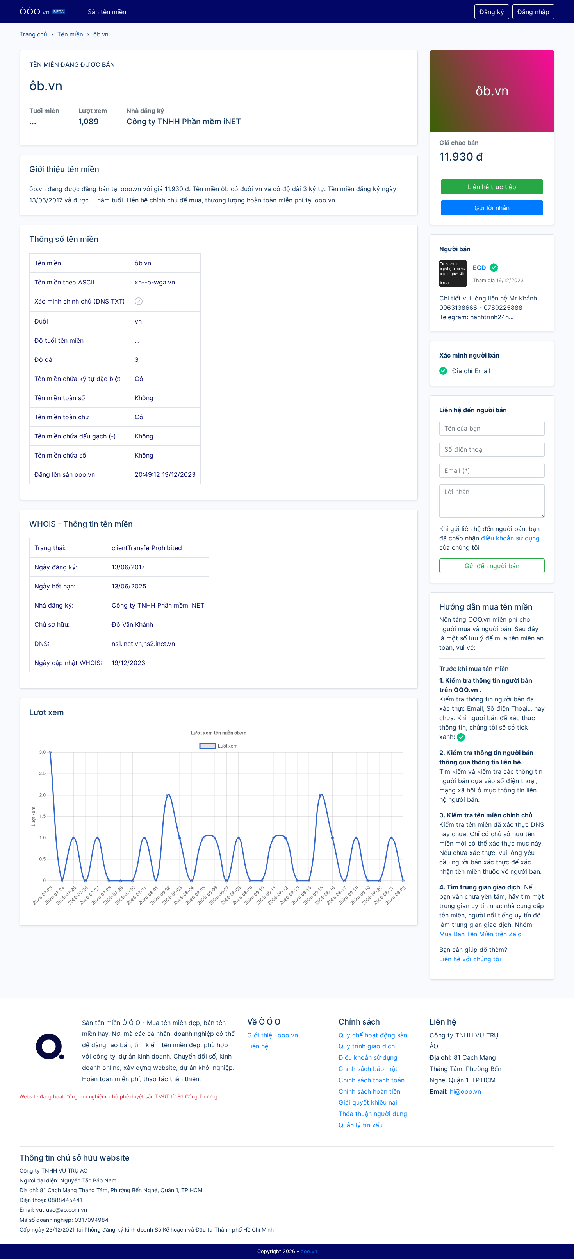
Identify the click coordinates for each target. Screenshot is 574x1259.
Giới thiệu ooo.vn (272, 1035)
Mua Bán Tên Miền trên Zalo (480, 934)
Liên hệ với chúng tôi (470, 959)
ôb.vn (101, 34)
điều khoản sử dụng (510, 538)
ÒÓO (42, 11)
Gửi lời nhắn (492, 208)
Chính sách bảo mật (368, 1069)
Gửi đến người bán (492, 566)
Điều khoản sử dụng (368, 1057)
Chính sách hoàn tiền (369, 1091)
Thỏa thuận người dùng (373, 1114)
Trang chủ (33, 34)
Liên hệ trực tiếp (492, 187)
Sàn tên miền (107, 12)
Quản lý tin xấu (361, 1125)
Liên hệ (257, 1046)
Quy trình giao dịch (367, 1046)
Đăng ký (492, 12)
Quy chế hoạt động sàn (373, 1035)
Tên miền (70, 34)
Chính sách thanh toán (372, 1080)
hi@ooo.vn (465, 1091)
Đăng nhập (533, 12)
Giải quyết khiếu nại (368, 1102)
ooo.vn (309, 1251)
